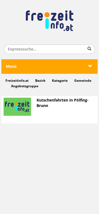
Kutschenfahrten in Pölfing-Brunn (63, 103)
